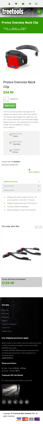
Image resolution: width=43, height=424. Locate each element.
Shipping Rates (9, 190)
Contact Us (6, 328)
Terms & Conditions (9, 324)
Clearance (5, 317)
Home (6, 28)
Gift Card (5, 314)
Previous (36, 227)
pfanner (24, 28)
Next (40, 227)
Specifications (9, 186)
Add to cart (9, 106)
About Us (5, 310)
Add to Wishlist (34, 172)
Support (4, 321)
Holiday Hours (7, 331)
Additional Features (11, 182)
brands (14, 28)
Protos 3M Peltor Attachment (14, 279)
